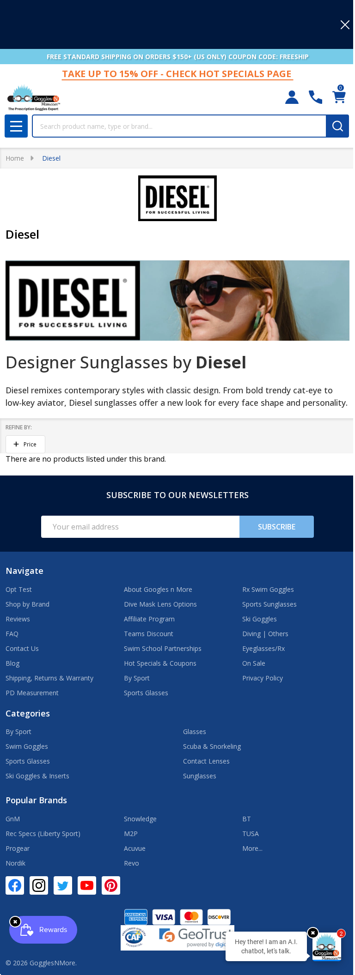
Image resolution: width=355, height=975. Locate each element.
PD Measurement (32, 692)
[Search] (337, 126)
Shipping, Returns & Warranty (49, 678)
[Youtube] (87, 885)
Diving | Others (265, 633)
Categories (28, 713)
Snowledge (140, 818)
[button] (25, 444)
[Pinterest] (111, 885)
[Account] (292, 97)
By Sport (137, 678)
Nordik (15, 863)
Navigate (24, 570)
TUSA (250, 833)
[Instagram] (39, 885)
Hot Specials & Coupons (160, 663)
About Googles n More (158, 589)
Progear (18, 848)
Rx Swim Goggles (268, 589)
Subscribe (276, 527)
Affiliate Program (149, 618)
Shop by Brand (27, 604)
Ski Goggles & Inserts (37, 775)
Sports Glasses (146, 692)
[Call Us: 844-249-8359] (315, 97)
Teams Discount (148, 633)
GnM (13, 818)
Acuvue (135, 848)
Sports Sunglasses (269, 604)
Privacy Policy (262, 678)
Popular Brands (36, 800)
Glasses (194, 731)
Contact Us (22, 648)
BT (246, 818)
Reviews (18, 618)
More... (252, 848)
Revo (131, 863)
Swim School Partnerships (163, 648)
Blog (12, 663)
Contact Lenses (206, 761)
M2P (131, 833)
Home (15, 158)
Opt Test (19, 589)
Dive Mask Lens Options (160, 604)
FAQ (12, 633)
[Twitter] (63, 885)
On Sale (253, 663)
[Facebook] (15, 885)
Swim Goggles (27, 746)
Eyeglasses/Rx (263, 648)
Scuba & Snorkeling (212, 746)
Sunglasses (199, 775)
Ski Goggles (259, 618)
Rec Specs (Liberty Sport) (43, 833)
